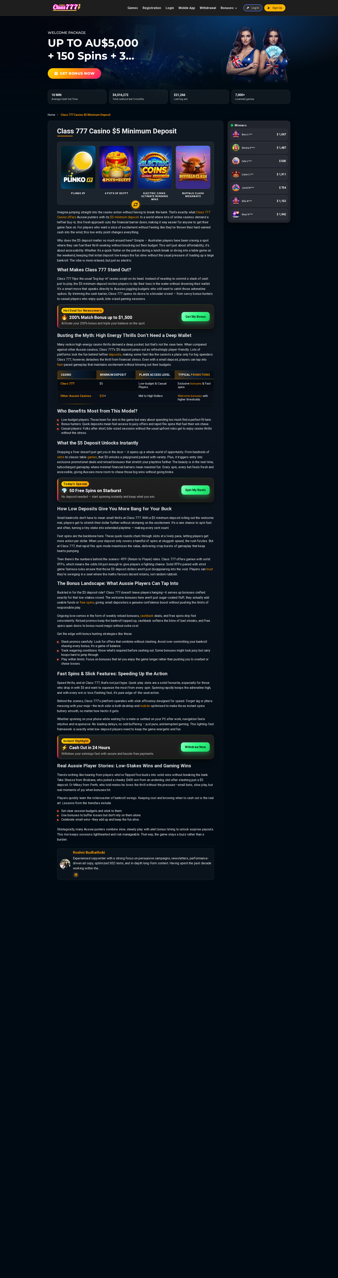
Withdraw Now (195, 747)
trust (209, 569)
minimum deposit (127, 217)
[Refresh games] (135, 204)
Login (170, 8)
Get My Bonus (195, 317)
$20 (102, 396)
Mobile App (187, 8)
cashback (146, 616)
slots (60, 457)
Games (133, 8)
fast (60, 365)
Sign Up (277, 7)
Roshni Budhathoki (89, 852)
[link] (259, 134)
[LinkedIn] (76, 875)
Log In (255, 7)
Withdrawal (208, 8)
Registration (152, 8)
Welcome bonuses (190, 396)
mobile (145, 706)
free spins (87, 602)
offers (71, 217)
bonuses (195, 383)
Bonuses (227, 8)
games (92, 457)
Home (51, 114)
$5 (112, 217)
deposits (115, 354)
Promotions (200, 374)
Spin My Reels (195, 490)
